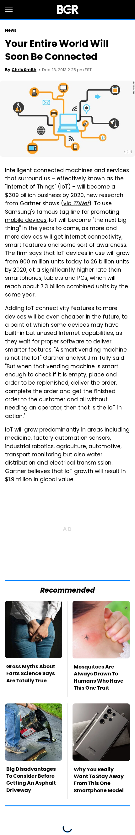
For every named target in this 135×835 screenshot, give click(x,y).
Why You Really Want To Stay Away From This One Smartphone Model (99, 780)
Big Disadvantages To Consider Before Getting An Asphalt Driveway (31, 779)
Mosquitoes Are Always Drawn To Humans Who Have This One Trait (98, 677)
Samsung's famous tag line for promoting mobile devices (62, 216)
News (10, 30)
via (76, 204)
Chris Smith (24, 69)
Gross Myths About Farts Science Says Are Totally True (30, 673)
